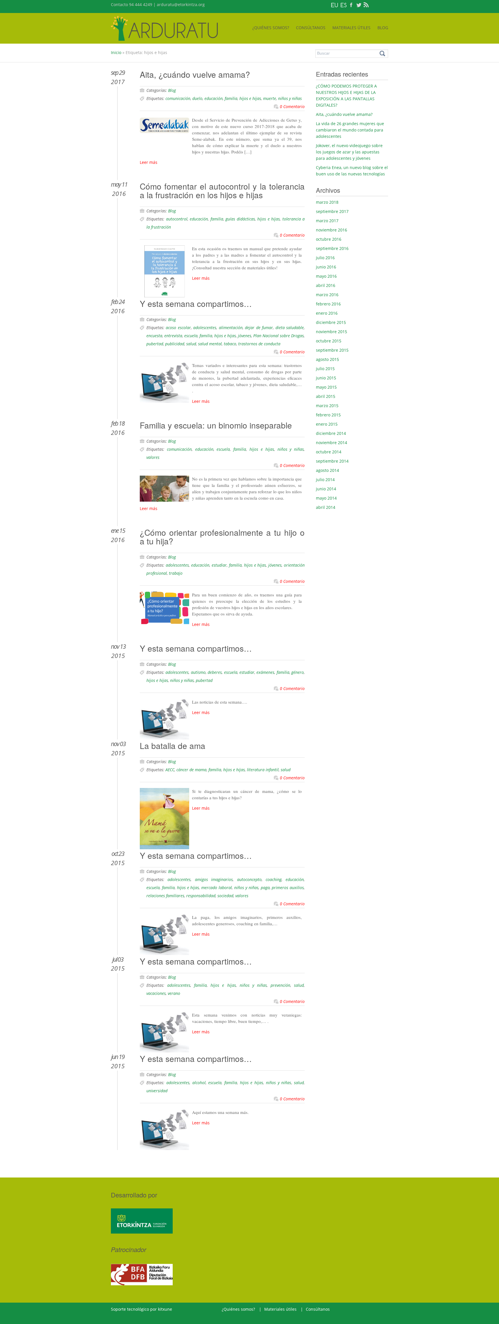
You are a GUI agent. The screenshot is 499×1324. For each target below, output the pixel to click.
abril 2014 (325, 507)
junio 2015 (326, 378)
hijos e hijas (250, 98)
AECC (169, 769)
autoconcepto (249, 879)
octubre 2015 (328, 341)
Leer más (148, 162)
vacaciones (156, 993)
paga (265, 887)
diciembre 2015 (331, 322)
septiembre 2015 (332, 350)
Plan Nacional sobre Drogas (278, 335)
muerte (269, 98)
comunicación (177, 98)
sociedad (225, 895)
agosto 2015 (327, 359)
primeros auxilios (288, 887)
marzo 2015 (327, 405)
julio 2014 (325, 479)
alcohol (199, 1082)
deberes (215, 672)
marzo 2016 (327, 294)
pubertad (154, 343)
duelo (197, 98)
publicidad (174, 343)
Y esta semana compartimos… (196, 303)
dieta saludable (289, 327)
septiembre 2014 (332, 461)
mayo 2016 (326, 276)
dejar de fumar (259, 327)
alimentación (231, 327)
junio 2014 (326, 489)
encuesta (154, 335)
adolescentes (204, 327)
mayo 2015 (326, 387)
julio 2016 (325, 257)
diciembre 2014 (331, 433)
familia (231, 98)
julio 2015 (325, 368)
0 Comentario (292, 106)
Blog (172, 90)
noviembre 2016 (331, 230)
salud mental (210, 343)
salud (191, 343)
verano (174, 993)
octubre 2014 (328, 452)
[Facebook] (351, 4)
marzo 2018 (327, 202)
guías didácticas (240, 219)
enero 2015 (327, 424)
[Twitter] (358, 4)
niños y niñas (290, 98)
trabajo (176, 573)
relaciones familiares (165, 895)
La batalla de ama (172, 745)
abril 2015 (325, 396)
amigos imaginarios (214, 879)
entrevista (173, 335)
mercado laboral (216, 887)
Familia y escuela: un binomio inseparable (216, 425)
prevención (280, 985)
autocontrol (176, 219)
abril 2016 (325, 285)
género (297, 672)
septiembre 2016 (332, 248)
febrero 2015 (328, 415)
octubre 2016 (328, 239)
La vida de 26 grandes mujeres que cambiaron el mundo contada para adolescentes (350, 130)
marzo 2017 (327, 220)
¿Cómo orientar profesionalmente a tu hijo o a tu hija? (222, 536)
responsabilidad (200, 895)
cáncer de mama (191, 769)
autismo (198, 672)
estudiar (219, 565)
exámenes (265, 672)
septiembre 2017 (332, 211)
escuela (191, 335)
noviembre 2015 (331, 331)
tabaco (230, 343)
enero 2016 (327, 313)
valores (152, 457)
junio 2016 (326, 267)
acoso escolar (178, 327)
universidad (156, 1090)
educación (213, 98)
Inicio (116, 52)
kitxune (165, 1309)
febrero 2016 (328, 304)
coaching (274, 879)
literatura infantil (263, 769)
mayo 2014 (326, 498)
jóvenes (244, 335)
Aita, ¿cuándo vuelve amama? (195, 74)
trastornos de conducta (259, 343)
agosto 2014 (327, 470)
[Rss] (366, 4)
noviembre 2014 (331, 442)
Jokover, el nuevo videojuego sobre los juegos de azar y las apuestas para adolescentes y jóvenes (349, 152)
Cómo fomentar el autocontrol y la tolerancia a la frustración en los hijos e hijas (222, 190)
